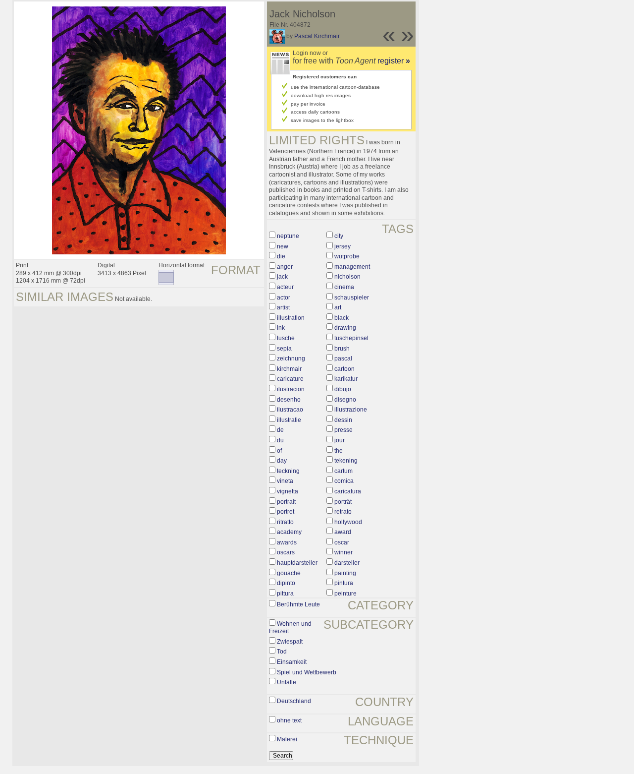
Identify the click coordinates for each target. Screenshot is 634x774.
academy (289, 532)
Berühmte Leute (298, 604)
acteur (285, 287)
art (337, 307)
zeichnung (291, 358)
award (342, 532)
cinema (344, 287)
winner (343, 552)
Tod (282, 651)
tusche (286, 338)
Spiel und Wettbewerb (306, 672)
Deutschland (294, 701)
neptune (288, 236)
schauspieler (351, 297)
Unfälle (286, 682)
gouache (289, 573)
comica (344, 480)
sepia (284, 348)
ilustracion (291, 389)
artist (283, 307)
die (281, 256)
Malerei (287, 739)
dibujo (342, 389)
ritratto (285, 522)
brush (342, 348)
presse (343, 429)
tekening (346, 460)
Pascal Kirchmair (317, 36)
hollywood (348, 522)
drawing (345, 327)
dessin (343, 420)
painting (345, 573)
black (341, 317)
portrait (286, 501)
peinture (345, 593)
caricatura (347, 491)
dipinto (286, 583)
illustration (291, 317)
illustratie (289, 420)
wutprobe (347, 256)
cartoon (344, 368)
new (282, 246)
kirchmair (289, 368)
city (338, 236)
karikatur (346, 378)
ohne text (289, 720)
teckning (288, 471)
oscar (341, 542)
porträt (343, 501)
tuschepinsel (351, 338)
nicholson (347, 276)
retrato (343, 511)
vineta (285, 480)
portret (285, 511)
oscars (286, 552)
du (280, 440)
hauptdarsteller (297, 562)
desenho (289, 399)
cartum (343, 471)
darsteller (347, 562)
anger (285, 266)
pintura (343, 583)
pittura (285, 593)
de (280, 429)
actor (283, 297)
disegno (345, 399)
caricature (290, 378)
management (352, 266)
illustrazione (350, 409)
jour (339, 440)
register (393, 61)
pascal (343, 358)
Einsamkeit (292, 661)
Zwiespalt (290, 641)
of (279, 450)
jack (282, 276)
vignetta (287, 491)
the (338, 450)
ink (281, 327)
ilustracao (290, 409)
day (282, 460)
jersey (342, 246)
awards (287, 542)
